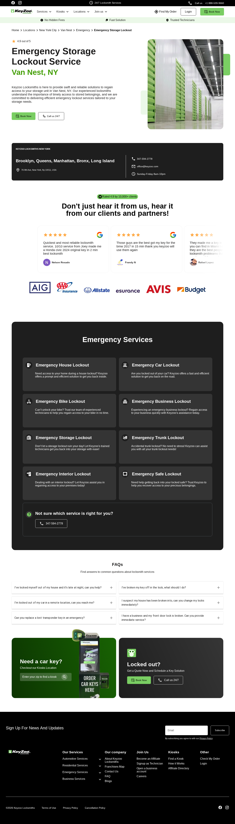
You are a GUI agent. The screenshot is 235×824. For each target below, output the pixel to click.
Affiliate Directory (178, 768)
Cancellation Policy (95, 807)
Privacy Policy (70, 807)
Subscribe (220, 730)
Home (15, 30)
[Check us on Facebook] (13, 3)
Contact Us (111, 771)
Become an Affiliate (148, 758)
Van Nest (66, 30)
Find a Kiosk (176, 758)
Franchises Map (114, 766)
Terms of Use (49, 807)
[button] (64, 587)
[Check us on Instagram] (20, 3)
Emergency (83, 30)
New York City (48, 30)
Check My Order (210, 758)
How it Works (176, 763)
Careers (141, 776)
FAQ (107, 776)
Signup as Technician (150, 763)
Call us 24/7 (53, 116)
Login (203, 763)
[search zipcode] (64, 677)
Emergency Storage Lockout (113, 30)
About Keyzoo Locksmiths (113, 760)
